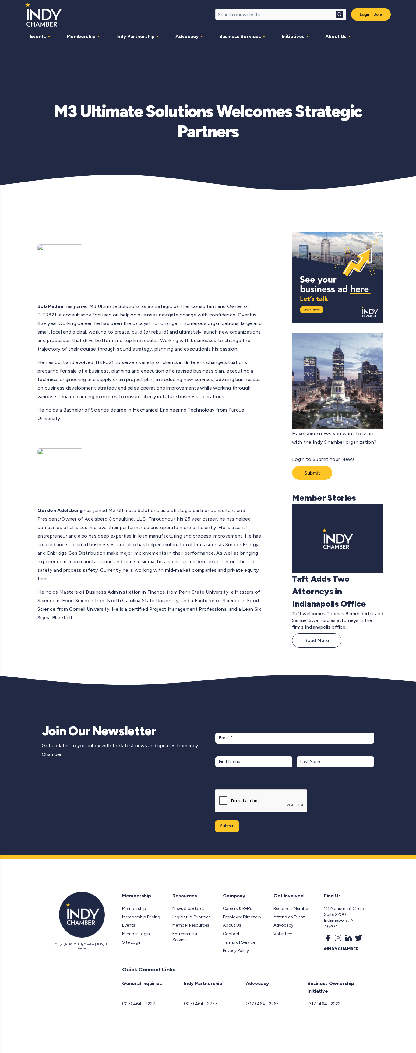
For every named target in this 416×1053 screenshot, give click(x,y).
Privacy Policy (236, 950)
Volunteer (282, 933)
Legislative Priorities (191, 917)
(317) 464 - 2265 (262, 1003)
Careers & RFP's (237, 908)
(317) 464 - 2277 (200, 1003)
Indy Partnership (135, 36)
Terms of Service (239, 942)
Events (38, 36)
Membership (81, 36)
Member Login (136, 933)
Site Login (132, 942)
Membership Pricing (141, 917)
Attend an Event (289, 917)
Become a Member (291, 908)
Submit (312, 473)
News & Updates (188, 908)
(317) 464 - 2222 (138, 1003)
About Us (336, 36)
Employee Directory (242, 917)
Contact (231, 933)
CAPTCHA (226, 783)
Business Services (240, 36)
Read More (317, 640)
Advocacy (187, 36)
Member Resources (190, 925)
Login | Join (371, 14)
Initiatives (293, 36)
